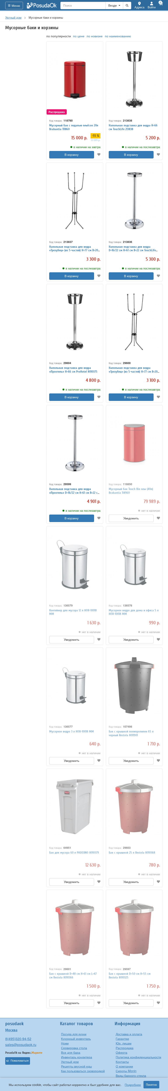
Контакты (122, 1061)
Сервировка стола (74, 1048)
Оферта (121, 1052)
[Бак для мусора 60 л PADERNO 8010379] (75, 806)
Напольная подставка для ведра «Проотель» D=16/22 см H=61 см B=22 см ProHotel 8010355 (74, 492)
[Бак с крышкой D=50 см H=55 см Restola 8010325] (134, 927)
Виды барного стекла (131, 1075)
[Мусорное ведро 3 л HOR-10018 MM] (75, 685)
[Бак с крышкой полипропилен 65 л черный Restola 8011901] (134, 685)
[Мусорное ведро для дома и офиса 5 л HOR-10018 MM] (134, 564)
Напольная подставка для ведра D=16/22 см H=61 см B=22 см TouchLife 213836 (132, 250)
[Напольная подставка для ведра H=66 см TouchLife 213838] (134, 79)
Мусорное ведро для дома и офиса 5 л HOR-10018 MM (134, 612)
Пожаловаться (19, 1060)
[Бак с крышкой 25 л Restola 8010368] (134, 806)
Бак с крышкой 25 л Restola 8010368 (132, 852)
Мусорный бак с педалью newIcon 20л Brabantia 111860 (73, 127)
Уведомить (131, 518)
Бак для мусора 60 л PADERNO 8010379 (74, 852)
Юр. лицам (123, 1043)
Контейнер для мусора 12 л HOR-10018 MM (73, 612)
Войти (152, 7)
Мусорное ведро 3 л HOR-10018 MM (71, 731)
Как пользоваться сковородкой (83, 1071)
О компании (124, 1066)
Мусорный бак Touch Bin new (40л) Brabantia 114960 (131, 491)
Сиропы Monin (126, 1071)
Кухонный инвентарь (76, 1038)
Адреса (139, 7)
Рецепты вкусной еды (76, 1066)
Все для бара (70, 1052)
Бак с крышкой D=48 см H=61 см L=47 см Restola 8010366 (73, 975)
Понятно (151, 1085)
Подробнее (133, 1084)
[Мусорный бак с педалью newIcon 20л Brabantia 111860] (75, 79)
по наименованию (118, 36)
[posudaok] (41, 5)
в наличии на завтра (87, 147)
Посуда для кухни (73, 1034)
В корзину (72, 154)
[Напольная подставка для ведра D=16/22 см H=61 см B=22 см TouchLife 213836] (134, 200)
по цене (78, 36)
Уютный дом (70, 1061)
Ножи (65, 1043)
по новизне (95, 36)
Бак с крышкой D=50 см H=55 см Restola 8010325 (129, 975)
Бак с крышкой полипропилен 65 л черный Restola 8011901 (131, 733)
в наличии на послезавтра (142, 147)
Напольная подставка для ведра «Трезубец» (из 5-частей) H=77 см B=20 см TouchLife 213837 (73, 250)
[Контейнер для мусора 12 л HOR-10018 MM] (75, 564)
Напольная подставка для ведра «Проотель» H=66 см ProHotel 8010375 (73, 369)
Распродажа (124, 1048)
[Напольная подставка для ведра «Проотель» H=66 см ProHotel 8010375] (75, 322)
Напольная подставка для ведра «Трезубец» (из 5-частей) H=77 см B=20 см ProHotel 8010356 (133, 371)
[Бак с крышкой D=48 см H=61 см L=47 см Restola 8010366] (75, 927)
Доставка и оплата (129, 1034)
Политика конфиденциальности (138, 1057)
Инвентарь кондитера (76, 1057)
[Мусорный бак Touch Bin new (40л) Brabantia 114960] (134, 443)
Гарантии (122, 1038)
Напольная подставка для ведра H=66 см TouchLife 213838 (133, 127)
